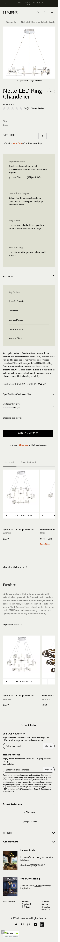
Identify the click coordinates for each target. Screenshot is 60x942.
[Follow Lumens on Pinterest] (22, 924)
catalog (38, 885)
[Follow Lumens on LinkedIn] (42, 924)
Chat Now (30, 812)
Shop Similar (22, 515)
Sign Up (48, 746)
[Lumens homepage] (10, 13)
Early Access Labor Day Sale (30, 3)
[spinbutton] (42, 136)
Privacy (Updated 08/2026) (26, 904)
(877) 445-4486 (34, 177)
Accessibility (9, 901)
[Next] (52, 3)
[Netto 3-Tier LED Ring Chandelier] (21, 487)
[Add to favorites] (51, 91)
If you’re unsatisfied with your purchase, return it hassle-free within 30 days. (27, 227)
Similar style (9, 462)
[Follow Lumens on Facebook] (16, 924)
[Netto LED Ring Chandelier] (29, 53)
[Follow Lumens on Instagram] (29, 924)
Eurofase (10, 104)
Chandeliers (11, 22)
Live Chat (17, 177)
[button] (12, 108)
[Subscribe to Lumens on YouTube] (35, 924)
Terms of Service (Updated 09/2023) (46, 905)
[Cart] (45, 13)
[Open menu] (52, 13)
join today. (25, 860)
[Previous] (6, 3)
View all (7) (14, 71)
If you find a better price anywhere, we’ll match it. (27, 254)
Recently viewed (28, 462)
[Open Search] (38, 13)
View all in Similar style (13, 567)
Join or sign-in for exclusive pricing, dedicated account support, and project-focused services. (27, 201)
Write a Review (37, 108)
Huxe (42, 532)
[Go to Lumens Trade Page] (10, 860)
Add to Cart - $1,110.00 (28, 433)
